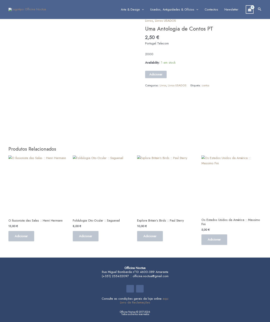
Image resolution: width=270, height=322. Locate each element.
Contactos (211, 9)
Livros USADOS (165, 20)
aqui (165, 298)
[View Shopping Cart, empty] (250, 9)
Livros (149, 20)
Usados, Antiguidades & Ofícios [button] (172, 9)
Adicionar (155, 74)
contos (205, 85)
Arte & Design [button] (130, 9)
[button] (142, 9)
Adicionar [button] (21, 236)
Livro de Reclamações (135, 302)
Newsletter (231, 9)
